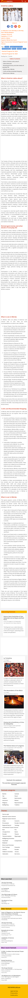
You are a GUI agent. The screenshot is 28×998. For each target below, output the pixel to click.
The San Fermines (6, 882)
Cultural (7, 46)
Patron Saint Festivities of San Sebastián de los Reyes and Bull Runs (14, 618)
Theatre (19, 48)
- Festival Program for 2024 (9, 51)
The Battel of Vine (6, 900)
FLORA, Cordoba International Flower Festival (12, 952)
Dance (16, 832)
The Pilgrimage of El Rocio (9, 894)
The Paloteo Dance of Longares (14, 746)
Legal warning (14, 991)
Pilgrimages (18, 836)
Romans (14, 48)
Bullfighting (5, 805)
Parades (4, 834)
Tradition (17, 805)
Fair (3, 796)
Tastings (17, 825)
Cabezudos (5, 854)
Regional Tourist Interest (16, 46)
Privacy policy (14, 993)
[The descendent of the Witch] (14, 701)
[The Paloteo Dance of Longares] (14, 757)
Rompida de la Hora (7, 930)
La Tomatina (8, 658)
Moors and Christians (8, 845)
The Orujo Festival (6, 968)
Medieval (4, 843)
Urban (24, 48)
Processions (5, 823)
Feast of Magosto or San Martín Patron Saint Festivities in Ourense (13, 913)
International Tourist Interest (10, 827)
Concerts (17, 821)
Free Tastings (6, 847)
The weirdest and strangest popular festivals (14, 783)
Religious (4, 802)
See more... (17, 854)
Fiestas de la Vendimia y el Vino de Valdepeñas (14, 723)
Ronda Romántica (6, 960)
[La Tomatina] (14, 670)
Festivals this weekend (14, 780)
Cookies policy (14, 995)
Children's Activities (7, 851)
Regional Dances (6, 825)
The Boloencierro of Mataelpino (11, 975)
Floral (16, 796)
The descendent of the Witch (13, 690)
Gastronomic (18, 798)
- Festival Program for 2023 (9, 54)
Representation (19, 802)
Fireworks (17, 847)
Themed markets (6, 48)
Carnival (17, 794)
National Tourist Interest (9, 816)
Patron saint (5, 814)
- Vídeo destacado (7, 63)
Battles (4, 794)
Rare (3, 829)
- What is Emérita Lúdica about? (10, 61)
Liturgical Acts (6, 832)
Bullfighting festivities (8, 838)
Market (16, 800)
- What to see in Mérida (8, 69)
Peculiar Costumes (19, 823)
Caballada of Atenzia (7, 938)
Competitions (18, 840)
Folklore (4, 798)
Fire (16, 829)
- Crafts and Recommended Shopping (12, 71)
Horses (17, 851)
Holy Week (5, 840)
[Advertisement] (14, 148)
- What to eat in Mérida (8, 73)
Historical (5, 800)
